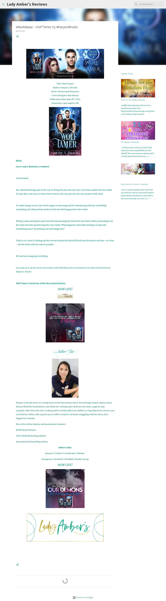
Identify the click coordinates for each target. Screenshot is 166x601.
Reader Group (82, 459)
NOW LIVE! (65, 289)
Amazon (49, 453)
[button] (17, 36)
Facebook (58, 459)
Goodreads (69, 453)
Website (81, 453)
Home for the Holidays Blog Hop (133, 100)
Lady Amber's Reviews (27, 4)
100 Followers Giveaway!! (130, 142)
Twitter (58, 453)
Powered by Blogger (84, 597)
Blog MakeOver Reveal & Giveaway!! (134, 184)
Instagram (46, 459)
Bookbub (69, 459)
